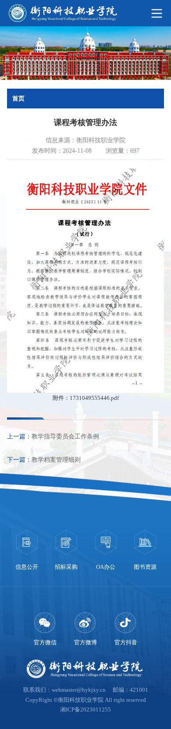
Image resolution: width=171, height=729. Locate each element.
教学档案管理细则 (56, 459)
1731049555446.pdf (94, 398)
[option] (26, 551)
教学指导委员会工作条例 (65, 436)
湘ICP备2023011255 (85, 710)
